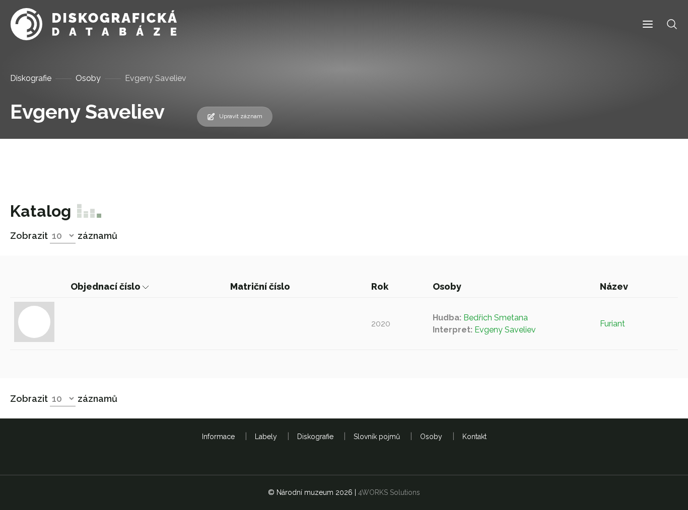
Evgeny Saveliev (505, 329)
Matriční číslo (261, 286)
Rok (380, 286)
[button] (648, 24)
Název (615, 286)
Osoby (88, 78)
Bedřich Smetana (495, 317)
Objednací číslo (107, 286)
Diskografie (30, 78)
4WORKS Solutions (389, 492)
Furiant (612, 323)
